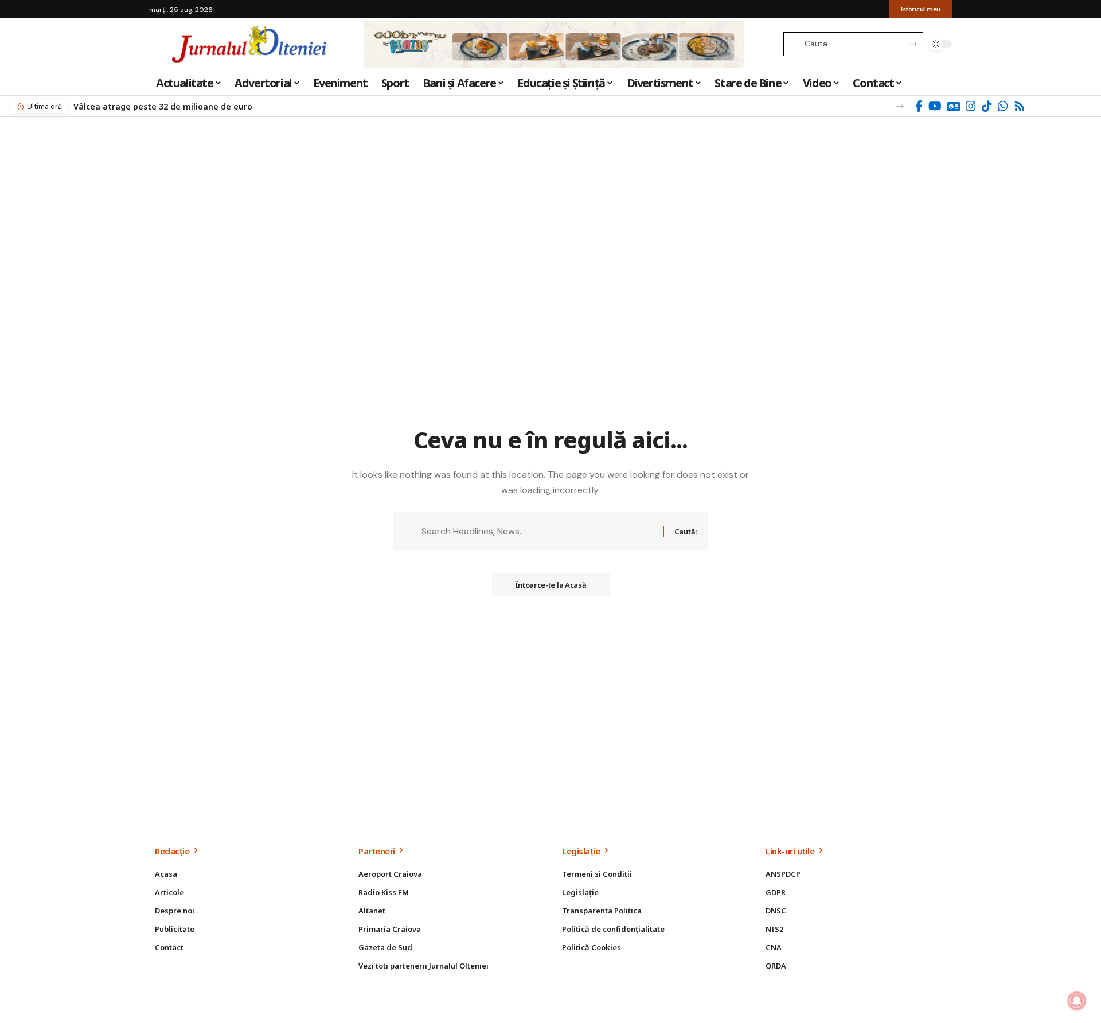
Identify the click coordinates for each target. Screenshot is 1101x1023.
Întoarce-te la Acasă (551, 585)
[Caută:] (538, 531)
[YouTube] (935, 106)
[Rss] (1019, 106)
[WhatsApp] (1003, 106)
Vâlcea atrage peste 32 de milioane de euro (162, 106)
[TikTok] (987, 106)
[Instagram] (971, 106)
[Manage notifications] (1077, 1000)
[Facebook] (919, 106)
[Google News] (953, 106)
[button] (900, 106)
